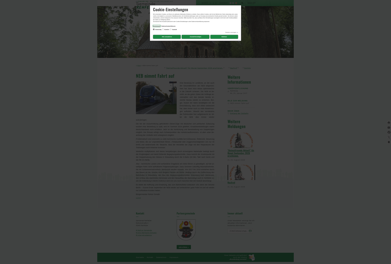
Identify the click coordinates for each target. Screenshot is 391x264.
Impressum (156, 26)
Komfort (166, 29)
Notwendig (158, 29)
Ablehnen (224, 36)
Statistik (174, 29)
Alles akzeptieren (167, 36)
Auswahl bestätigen (195, 36)
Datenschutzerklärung (168, 26)
